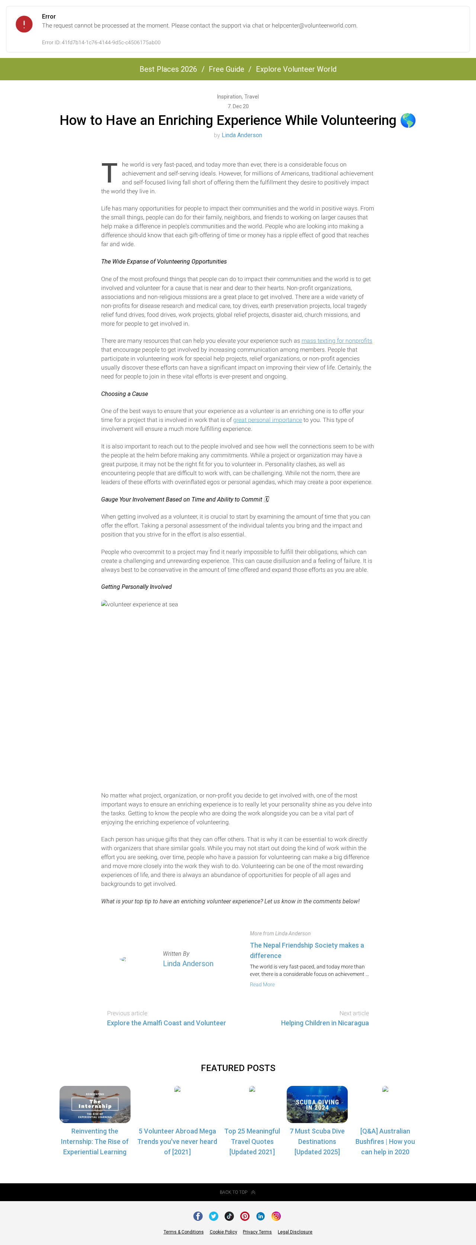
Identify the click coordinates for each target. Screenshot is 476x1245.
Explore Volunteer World (296, 69)
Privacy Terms (257, 1232)
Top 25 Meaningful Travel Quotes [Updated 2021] (252, 1141)
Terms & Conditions (184, 1232)
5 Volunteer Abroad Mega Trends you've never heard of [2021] (177, 1141)
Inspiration (230, 97)
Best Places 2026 (168, 69)
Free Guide (226, 69)
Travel (251, 97)
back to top (233, 1192)
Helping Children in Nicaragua (325, 1023)
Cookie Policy (223, 1232)
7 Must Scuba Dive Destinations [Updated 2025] (317, 1141)
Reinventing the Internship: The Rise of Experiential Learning (95, 1141)
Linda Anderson (242, 135)
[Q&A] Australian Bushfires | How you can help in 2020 (385, 1141)
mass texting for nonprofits (337, 340)
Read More (262, 984)
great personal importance (267, 419)
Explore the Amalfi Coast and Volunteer (166, 1023)
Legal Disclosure (295, 1232)
